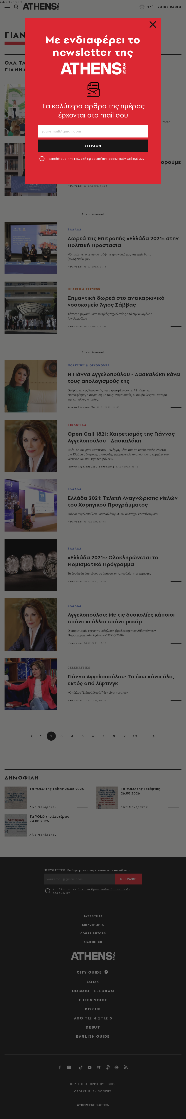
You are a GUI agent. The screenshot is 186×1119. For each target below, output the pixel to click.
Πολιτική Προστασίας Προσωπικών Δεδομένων (109, 159)
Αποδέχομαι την (96, 158)
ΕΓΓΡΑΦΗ (93, 146)
